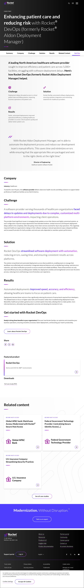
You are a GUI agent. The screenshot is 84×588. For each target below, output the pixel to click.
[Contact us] (73, 3)
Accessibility (46, 564)
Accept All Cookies (24, 582)
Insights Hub (42, 543)
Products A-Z (43, 540)
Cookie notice (66, 564)
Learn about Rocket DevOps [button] (17, 331)
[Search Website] (69, 3)
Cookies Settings (8, 581)
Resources (42, 537)
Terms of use (7, 567)
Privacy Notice (27, 564)
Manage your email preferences (68, 568)
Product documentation (46, 546)
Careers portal (64, 540)
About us (41, 534)
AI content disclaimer (66, 546)
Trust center (7, 564)
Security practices (28, 567)
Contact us (63, 543)
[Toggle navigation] (77, 3)
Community (63, 537)
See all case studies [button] (42, 496)
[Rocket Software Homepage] (9, 3)
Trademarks (46, 567)
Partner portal (64, 534)
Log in (21, 554)
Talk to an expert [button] (42, 519)
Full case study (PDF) (10, 384)
